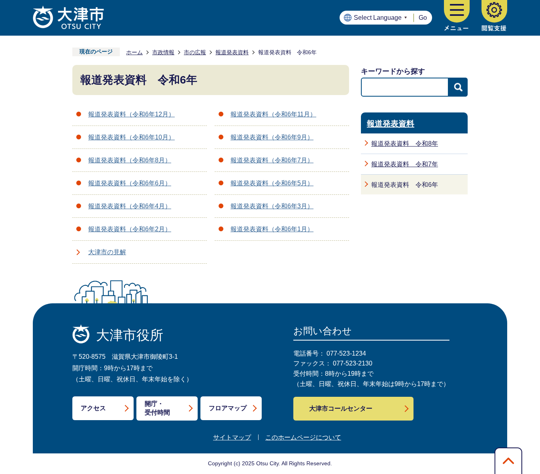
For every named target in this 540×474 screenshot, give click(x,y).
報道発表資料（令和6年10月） (131, 137)
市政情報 (163, 52)
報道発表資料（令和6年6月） (129, 183)
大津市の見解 (107, 252)
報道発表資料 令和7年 (404, 164)
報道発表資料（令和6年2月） (129, 229)
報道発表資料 (232, 52)
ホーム (134, 52)
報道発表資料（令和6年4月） (129, 206)
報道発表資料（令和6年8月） (129, 160)
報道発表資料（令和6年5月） (271, 183)
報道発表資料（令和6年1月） (271, 229)
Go (423, 17)
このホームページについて (303, 437)
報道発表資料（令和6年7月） (271, 160)
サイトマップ (232, 437)
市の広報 (195, 52)
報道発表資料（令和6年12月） (131, 114)
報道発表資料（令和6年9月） (271, 137)
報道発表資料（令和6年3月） (271, 206)
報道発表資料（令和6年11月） (273, 114)
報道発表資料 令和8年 (404, 143)
